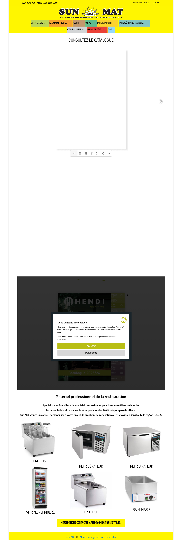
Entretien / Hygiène (104, 23)
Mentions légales (89, 537)
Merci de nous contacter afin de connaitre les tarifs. (91, 523)
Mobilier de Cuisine (74, 30)
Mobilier (76, 23)
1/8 (74, 153)
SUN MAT (71, 537)
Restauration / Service (58, 23)
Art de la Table (37, 23)
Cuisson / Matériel (94, 30)
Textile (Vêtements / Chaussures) (131, 23)
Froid (110, 30)
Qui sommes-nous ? (141, 3)
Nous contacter (108, 537)
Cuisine (88, 23)
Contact (156, 3)
